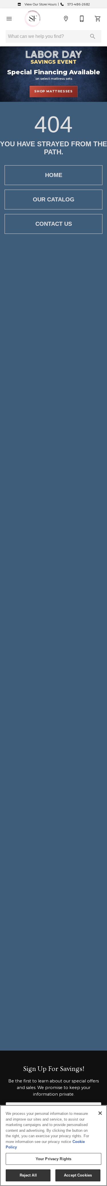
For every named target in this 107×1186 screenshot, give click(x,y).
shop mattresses (53, 91)
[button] (9, 19)
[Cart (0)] (98, 19)
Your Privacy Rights (53, 1159)
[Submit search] (92, 36)
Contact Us (53, 224)
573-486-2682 (78, 4)
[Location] (66, 19)
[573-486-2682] (82, 19)
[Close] (100, 1113)
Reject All (28, 1175)
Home (53, 175)
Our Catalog (53, 199)
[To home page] (32, 18)
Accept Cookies (78, 1175)
